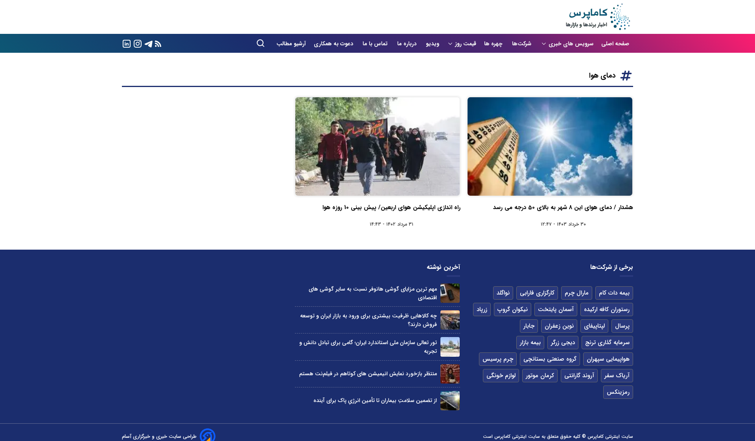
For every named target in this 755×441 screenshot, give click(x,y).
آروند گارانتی (579, 375)
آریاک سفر (617, 375)
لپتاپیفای (594, 326)
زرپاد (482, 309)
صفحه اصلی (615, 43)
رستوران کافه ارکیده (607, 309)
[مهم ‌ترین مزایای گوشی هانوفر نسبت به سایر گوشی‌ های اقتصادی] (450, 293)
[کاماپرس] (597, 17)
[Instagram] (137, 43)
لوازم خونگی (501, 375)
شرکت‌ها (522, 43)
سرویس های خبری (571, 43)
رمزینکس (618, 392)
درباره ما (407, 43)
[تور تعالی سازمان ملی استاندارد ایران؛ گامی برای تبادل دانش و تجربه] (450, 347)
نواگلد (503, 293)
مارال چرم (577, 293)
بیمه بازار (530, 342)
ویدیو (432, 43)
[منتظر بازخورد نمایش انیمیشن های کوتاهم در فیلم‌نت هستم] (450, 374)
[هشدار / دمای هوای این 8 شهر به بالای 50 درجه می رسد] (550, 146)
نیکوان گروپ (512, 309)
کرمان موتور (540, 375)
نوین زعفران (559, 326)
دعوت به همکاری (334, 43)
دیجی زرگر (563, 342)
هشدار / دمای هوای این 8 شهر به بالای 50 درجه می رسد (563, 207)
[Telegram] (148, 43)
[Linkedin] (126, 43)
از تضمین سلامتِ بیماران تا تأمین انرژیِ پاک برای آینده (375, 400)
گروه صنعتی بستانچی (549, 359)
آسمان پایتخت (556, 309)
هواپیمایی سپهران (608, 359)
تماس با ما (376, 43)
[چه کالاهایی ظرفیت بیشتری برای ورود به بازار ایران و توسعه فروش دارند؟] (450, 320)
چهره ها (494, 43)
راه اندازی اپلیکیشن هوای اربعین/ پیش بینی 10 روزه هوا (391, 207)
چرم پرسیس (497, 359)
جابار (528, 326)
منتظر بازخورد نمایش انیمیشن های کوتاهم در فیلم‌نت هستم (368, 373)
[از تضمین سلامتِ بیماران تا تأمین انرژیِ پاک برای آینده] (450, 401)
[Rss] (158, 43)
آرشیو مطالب (291, 43)
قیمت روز (465, 43)
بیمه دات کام (614, 293)
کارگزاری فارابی (537, 293)
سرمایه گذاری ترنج (607, 342)
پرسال (622, 326)
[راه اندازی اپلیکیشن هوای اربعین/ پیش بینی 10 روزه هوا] (378, 146)
